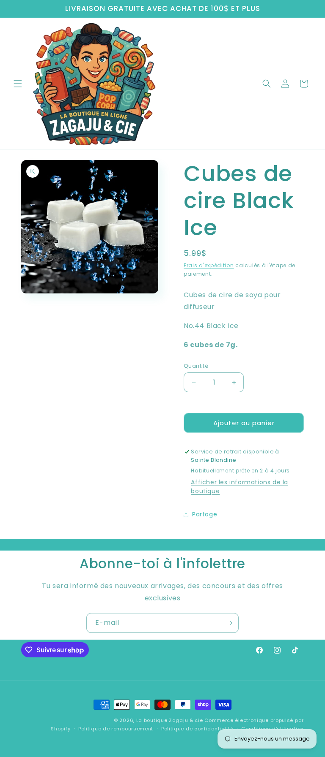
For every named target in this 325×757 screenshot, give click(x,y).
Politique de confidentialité (197, 728)
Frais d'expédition (209, 265)
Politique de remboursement (115, 728)
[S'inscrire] (229, 623)
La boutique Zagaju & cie (169, 720)
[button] (17, 83)
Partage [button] (204, 514)
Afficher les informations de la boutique (239, 486)
